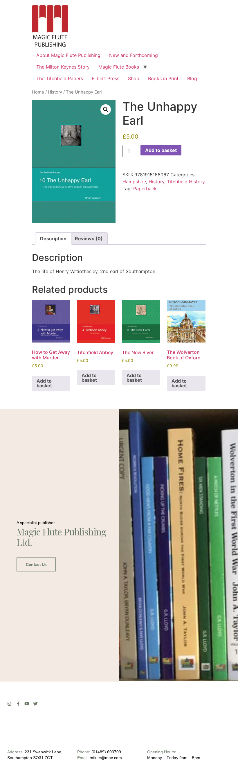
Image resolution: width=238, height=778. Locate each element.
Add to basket (161, 150)
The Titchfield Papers (59, 78)
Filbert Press (105, 78)
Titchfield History (186, 181)
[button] (105, 109)
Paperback (145, 188)
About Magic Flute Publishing (68, 55)
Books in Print (163, 78)
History (55, 92)
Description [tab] (53, 238)
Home (38, 92)
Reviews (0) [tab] (89, 238)
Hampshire (134, 181)
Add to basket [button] (44, 383)
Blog (192, 78)
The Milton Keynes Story (63, 67)
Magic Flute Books (118, 67)
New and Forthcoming (133, 55)
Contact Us (36, 564)
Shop (133, 78)
